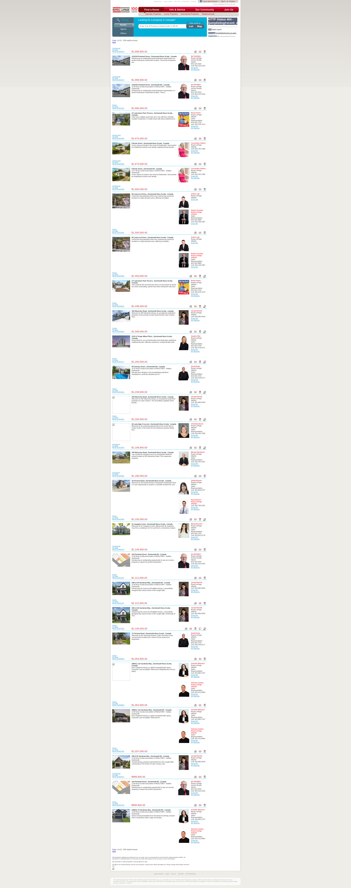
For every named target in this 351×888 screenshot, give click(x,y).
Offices (123, 33)
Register (232, 1)
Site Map (181, 874)
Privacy (173, 874)
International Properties (190, 14)
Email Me (194, 68)
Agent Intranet (158, 874)
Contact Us (185, 1)
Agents (123, 29)
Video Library (168, 1)
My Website (195, 70)
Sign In (223, 1)
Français (193, 1)
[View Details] (121, 60)
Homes (123, 25)
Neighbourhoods (208, 14)
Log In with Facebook (210, 1)
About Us (177, 1)
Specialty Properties (153, 14)
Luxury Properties (171, 14)
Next (114, 42)
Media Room (158, 1)
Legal (167, 874)
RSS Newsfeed (191, 874)
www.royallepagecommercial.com (224, 4)
